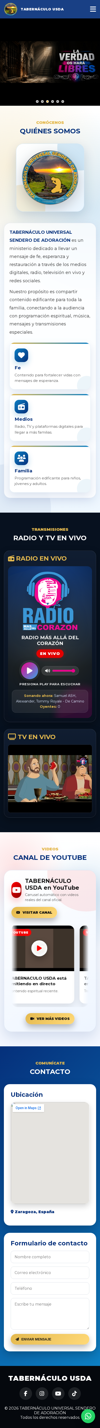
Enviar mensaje (36, 1339)
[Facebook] (25, 1393)
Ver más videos (53, 1019)
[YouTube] (58, 1393)
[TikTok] (74, 1393)
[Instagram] (42, 1393)
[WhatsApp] (88, 1416)
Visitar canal (37, 912)
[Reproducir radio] (29, 670)
